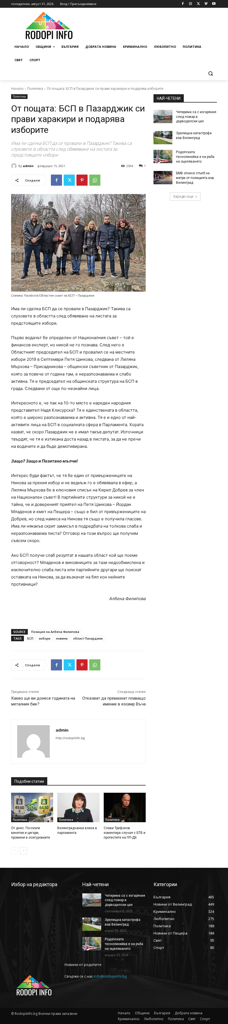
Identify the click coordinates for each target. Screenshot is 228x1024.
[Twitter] (198, 4)
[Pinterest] (82, 180)
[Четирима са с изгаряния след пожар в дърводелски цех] (162, 116)
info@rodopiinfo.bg (110, 976)
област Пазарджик (88, 638)
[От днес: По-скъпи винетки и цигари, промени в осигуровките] (32, 807)
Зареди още (183, 196)
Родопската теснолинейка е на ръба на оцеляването (195, 156)
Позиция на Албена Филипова (55, 632)
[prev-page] (14, 850)
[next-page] (23, 850)
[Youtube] (213, 4)
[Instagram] (190, 4)
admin (28, 166)
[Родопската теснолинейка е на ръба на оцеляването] (162, 156)
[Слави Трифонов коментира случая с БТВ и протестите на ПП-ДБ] (125, 807)
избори (44, 638)
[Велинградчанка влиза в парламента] (78, 807)
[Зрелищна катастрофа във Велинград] (162, 137)
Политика (35, 88)
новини (62, 638)
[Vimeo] (206, 4)
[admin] (14, 166)
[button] (210, 73)
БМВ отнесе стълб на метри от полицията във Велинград (195, 178)
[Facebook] (183, 4)
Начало (17, 88)
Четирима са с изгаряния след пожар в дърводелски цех (196, 116)
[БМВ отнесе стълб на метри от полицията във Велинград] (162, 177)
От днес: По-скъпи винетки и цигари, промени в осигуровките (30, 832)
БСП (30, 638)
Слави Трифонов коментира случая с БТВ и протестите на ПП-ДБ (124, 832)
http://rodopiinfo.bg (70, 738)
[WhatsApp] (94, 180)
